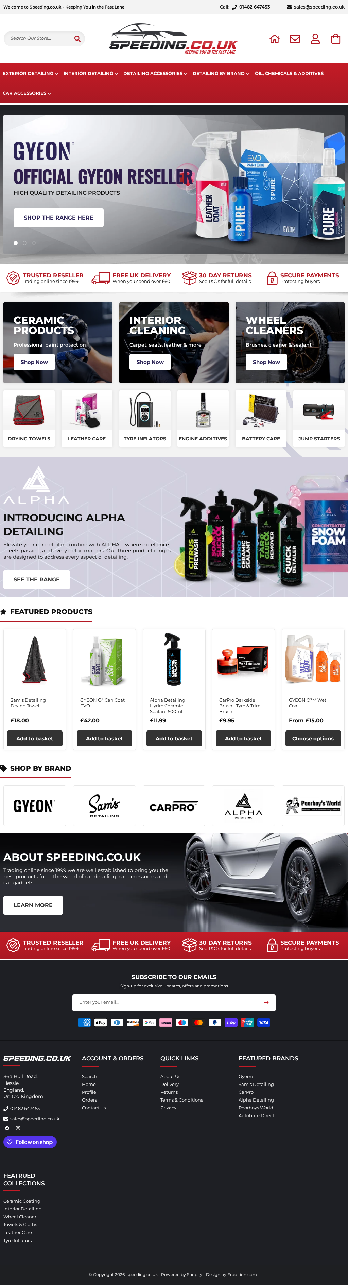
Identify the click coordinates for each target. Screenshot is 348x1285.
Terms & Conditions (181, 1100)
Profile (89, 1092)
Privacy (168, 1107)
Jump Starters (319, 439)
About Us (170, 1076)
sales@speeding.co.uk (319, 7)
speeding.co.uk (142, 1274)
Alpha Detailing (256, 1100)
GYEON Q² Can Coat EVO (102, 702)
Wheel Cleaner (19, 1216)
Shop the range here (58, 217)
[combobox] (44, 38)
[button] (336, 39)
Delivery (169, 1084)
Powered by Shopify (181, 1274)
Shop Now (34, 362)
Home (89, 1084)
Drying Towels (29, 439)
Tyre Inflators (145, 439)
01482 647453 (25, 1108)
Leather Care (87, 439)
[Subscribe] (266, 1002)
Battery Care (261, 439)
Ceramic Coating (21, 1201)
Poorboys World (256, 1107)
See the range (37, 579)
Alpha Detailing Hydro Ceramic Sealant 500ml (167, 705)
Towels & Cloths (20, 1224)
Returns (169, 1092)
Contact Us (94, 1107)
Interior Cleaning (157, 325)
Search (89, 1076)
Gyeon (246, 1076)
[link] (45, 278)
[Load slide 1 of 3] (15, 242)
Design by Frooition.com (231, 1274)
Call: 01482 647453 (245, 7)
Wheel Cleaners (274, 325)
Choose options (313, 738)
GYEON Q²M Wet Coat (307, 702)
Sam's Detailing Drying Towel (28, 702)
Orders (89, 1100)
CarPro (246, 1092)
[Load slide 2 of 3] (24, 242)
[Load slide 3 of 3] (33, 242)
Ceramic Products (44, 325)
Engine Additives (203, 439)
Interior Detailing (22, 1208)
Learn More (33, 905)
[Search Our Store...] (77, 38)
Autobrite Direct (256, 1115)
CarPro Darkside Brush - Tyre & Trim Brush (240, 705)
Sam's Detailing (256, 1084)
